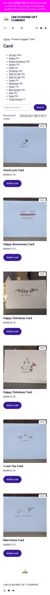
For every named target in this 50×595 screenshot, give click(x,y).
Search (40, 107)
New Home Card (13, 540)
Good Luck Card (13, 170)
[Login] (13, 28)
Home (6, 39)
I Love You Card (13, 466)
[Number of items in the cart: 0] (21, 28)
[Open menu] (5, 28)
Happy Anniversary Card (18, 244)
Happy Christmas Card (17, 318)
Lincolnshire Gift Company (24, 18)
